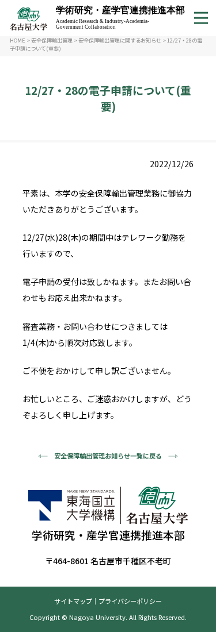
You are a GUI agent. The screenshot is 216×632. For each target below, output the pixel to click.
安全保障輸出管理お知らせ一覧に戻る (108, 455)
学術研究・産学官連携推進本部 (120, 17)
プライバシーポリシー (130, 601)
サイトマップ (73, 601)
